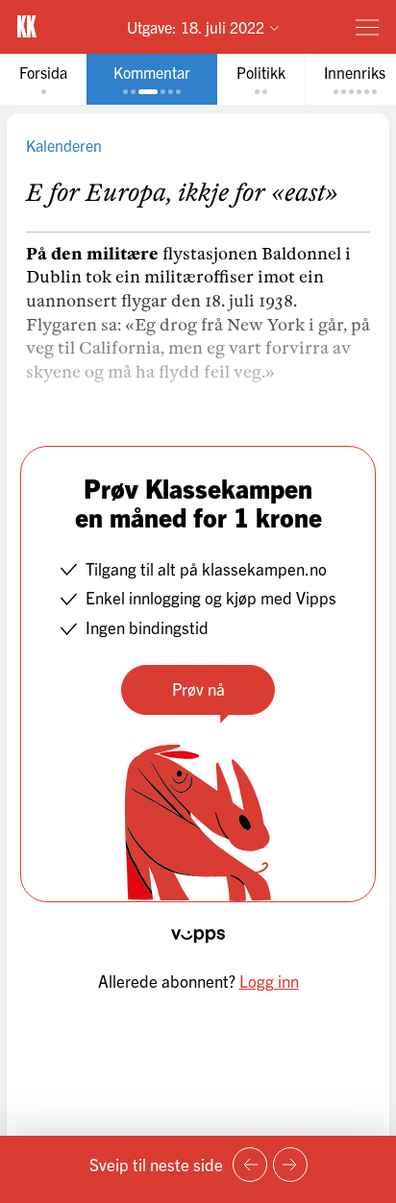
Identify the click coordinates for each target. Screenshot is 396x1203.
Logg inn (269, 980)
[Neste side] (290, 1164)
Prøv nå (198, 688)
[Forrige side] (250, 1164)
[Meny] (367, 27)
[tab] (43, 79)
